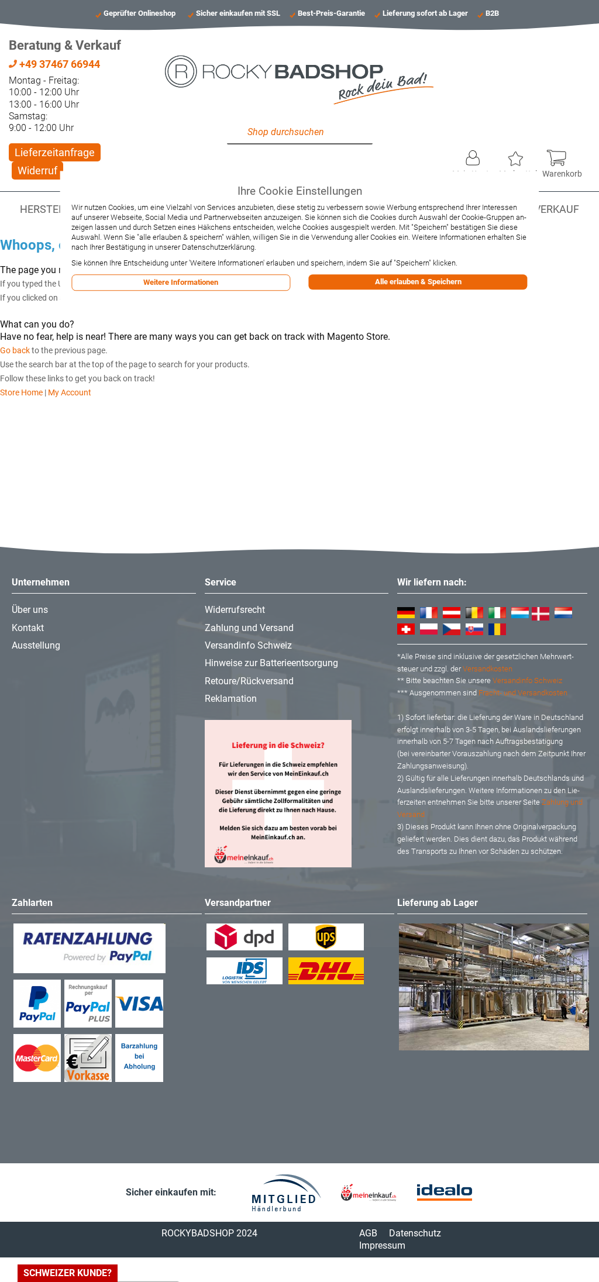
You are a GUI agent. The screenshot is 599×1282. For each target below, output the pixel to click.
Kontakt (28, 627)
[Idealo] (444, 1193)
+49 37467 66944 (58, 64)
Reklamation (231, 698)
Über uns (30, 609)
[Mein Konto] (473, 155)
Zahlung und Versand (249, 627)
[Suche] (238, 132)
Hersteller (51, 209)
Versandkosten (487, 668)
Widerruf (37, 170)
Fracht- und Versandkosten (522, 692)
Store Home (21, 392)
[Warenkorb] (562, 155)
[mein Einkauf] (368, 1192)
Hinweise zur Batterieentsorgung (271, 662)
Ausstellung (36, 645)
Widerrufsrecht (235, 609)
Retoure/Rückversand (249, 681)
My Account (69, 392)
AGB (368, 1233)
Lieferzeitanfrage (55, 152)
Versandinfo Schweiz (248, 645)
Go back (15, 350)
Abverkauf (550, 209)
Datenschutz (415, 1233)
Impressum (382, 1245)
